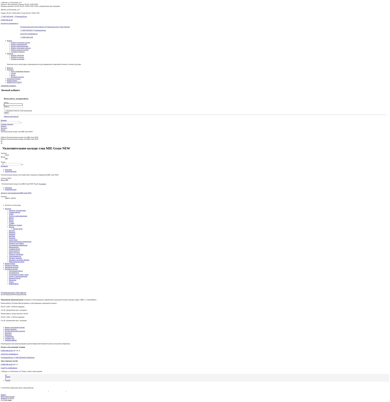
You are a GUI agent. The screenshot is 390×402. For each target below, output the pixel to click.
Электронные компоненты (18, 245)
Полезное (8, 333)
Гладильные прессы (16, 271)
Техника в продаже (11, 265)
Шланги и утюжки (15, 225)
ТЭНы (11, 214)
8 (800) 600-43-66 (7, 20)
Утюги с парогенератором (18, 276)
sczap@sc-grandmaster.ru (9, 368)
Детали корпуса (14, 251)
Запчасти (8, 208)
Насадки (12, 230)
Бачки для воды (14, 252)
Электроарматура (15, 256)
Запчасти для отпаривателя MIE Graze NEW (16, 193)
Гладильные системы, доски (18, 274)
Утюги (11, 282)
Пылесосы (12, 280)
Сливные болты (14, 249)
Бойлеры (12, 236)
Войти (3, 396)
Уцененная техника (11, 267)
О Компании (9, 336)
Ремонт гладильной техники (15, 327)
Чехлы (11, 219)
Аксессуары (13, 240)
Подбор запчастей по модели (15, 331)
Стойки (11, 223)
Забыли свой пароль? (11, 116)
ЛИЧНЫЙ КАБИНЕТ (8, 86)
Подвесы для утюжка (16, 243)
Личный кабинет (11, 340)
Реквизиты (70, 391)
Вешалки (12, 232)
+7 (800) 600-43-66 (26, 37)
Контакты (8, 335)
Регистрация (10, 396)
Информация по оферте (57, 391)
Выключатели (14, 247)
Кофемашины (13, 284)
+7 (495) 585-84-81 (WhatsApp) (23, 357)
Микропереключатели (16, 262)
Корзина (4, 120)
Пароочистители (15, 278)
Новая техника (10, 263)
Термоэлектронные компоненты (20, 241)
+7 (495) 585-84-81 (7, 16)
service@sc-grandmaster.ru (9, 23)
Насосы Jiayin (17, 229)
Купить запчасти (10, 329)
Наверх (3, 395)
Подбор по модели (11, 269)
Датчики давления (15, 258)
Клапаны (12, 234)
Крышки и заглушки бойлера (19, 260)
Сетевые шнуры (14, 212)
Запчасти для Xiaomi (16, 254)
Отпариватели (14, 273)
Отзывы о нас (9, 338)
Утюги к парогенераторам (18, 216)
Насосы (11, 227)
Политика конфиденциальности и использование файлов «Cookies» (24, 391)
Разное (11, 221)
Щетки (11, 218)
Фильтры (12, 238)
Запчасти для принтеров (17, 210)
